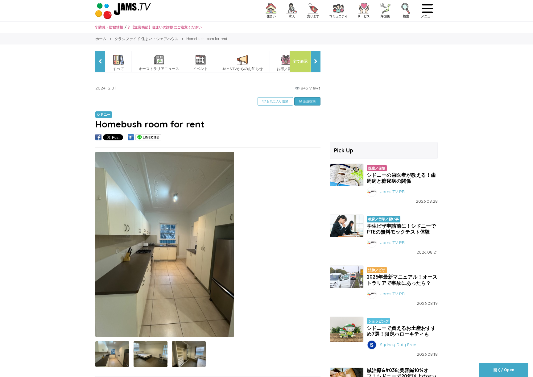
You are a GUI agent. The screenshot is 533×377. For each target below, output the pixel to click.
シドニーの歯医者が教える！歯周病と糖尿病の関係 (401, 178)
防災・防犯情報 (110, 27)
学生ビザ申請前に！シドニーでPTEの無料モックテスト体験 (401, 229)
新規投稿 (309, 101)
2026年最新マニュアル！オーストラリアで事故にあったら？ (402, 280)
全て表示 (300, 61)
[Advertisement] (384, 94)
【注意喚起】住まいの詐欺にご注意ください (166, 27)
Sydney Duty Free (398, 344)
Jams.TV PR (392, 191)
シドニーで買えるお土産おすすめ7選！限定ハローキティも (401, 331)
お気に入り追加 (277, 101)
